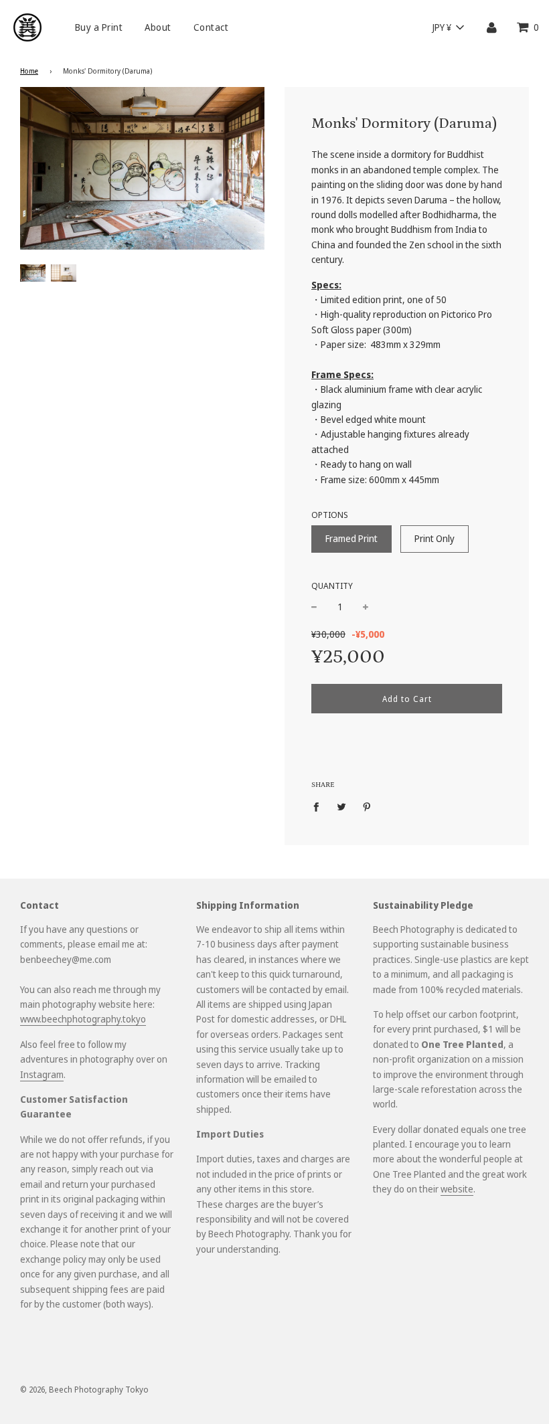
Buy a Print (99, 27)
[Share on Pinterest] (367, 806)
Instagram (42, 1074)
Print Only (434, 538)
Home (29, 71)
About (158, 27)
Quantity (332, 586)
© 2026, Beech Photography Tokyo (84, 1389)
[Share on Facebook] (319, 806)
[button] (448, 27)
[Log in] (492, 27)
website (457, 1188)
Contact (211, 27)
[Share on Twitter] (342, 806)
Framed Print (351, 538)
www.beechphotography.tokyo (83, 1018)
